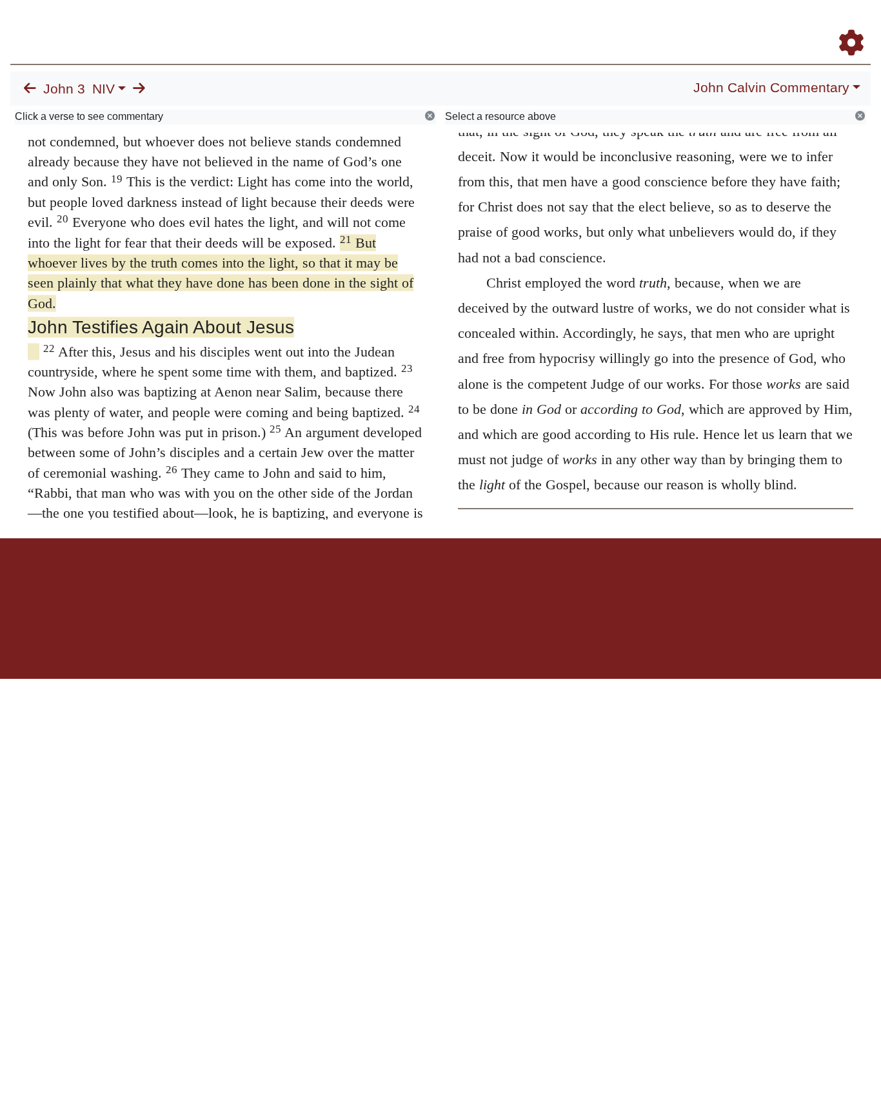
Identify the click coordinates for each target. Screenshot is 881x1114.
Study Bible (748, 24)
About (439, 583)
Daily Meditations (637, 24)
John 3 (64, 89)
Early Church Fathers (537, 24)
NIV (103, 89)
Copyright (467, 583)
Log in (333, 583)
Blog (699, 24)
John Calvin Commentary (771, 87)
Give (550, 583)
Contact (526, 583)
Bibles (415, 583)
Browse (452, 24)
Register (845, 24)
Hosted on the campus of (376, 641)
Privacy (498, 583)
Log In (800, 24)
